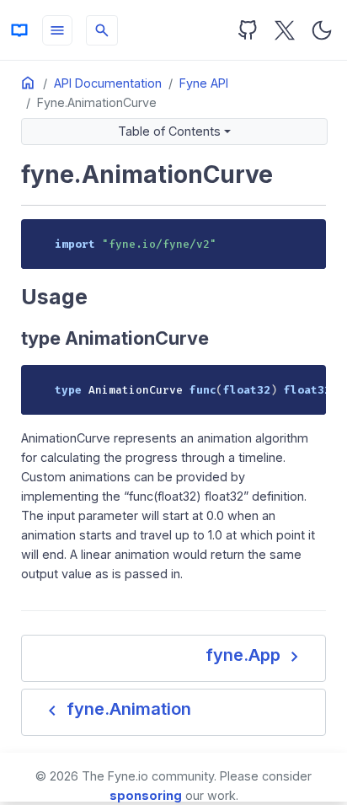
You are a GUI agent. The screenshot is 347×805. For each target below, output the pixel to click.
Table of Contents (169, 131)
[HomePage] (19, 30)
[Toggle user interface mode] (322, 30)
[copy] (307, 237)
